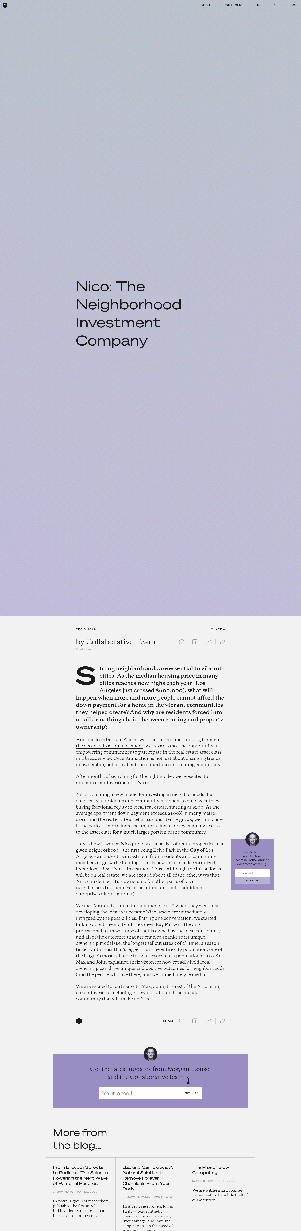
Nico (142, 783)
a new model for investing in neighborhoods (157, 795)
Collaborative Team (120, 642)
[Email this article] (208, 644)
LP (273, 5)
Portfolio (233, 5)
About (206, 5)
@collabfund (84, 649)
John (118, 906)
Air (257, 5)
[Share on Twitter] (181, 644)
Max (98, 906)
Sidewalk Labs (148, 993)
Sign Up (252, 880)
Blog (290, 5)
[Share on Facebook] (195, 644)
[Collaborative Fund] (5, 5)
